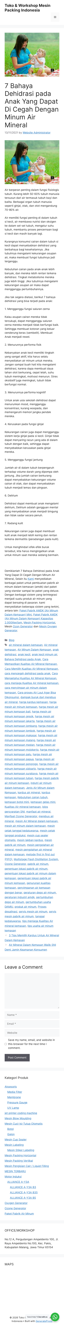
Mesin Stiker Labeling (20, 1150)
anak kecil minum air (44, 654)
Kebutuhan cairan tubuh (33, 797)
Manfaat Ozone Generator (21, 816)
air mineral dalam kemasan (26, 645)
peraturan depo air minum (40, 892)
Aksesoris (11, 1086)
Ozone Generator (15, 863)
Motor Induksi (13, 1176)
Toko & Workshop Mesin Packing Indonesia (27, 7)
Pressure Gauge (17, 1102)
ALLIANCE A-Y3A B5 (23, 1197)
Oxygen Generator (16, 1203)
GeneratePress (44, 1321)
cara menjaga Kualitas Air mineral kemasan (31, 683)
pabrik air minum (37, 863)
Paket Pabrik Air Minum (19, 1213)
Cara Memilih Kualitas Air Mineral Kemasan (31, 668)
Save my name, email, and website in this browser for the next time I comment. (31, 1043)
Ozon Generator (23, 626)
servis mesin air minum (33, 911)
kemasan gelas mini (43, 802)
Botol (10, 1129)
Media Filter (14, 1091)
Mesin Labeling (14, 1144)
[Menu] (55, 17)
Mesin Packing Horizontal (39, 622)
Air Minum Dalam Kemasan (34, 649)
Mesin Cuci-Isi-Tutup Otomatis (24, 1123)
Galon (11, 1134)
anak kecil (24, 654)
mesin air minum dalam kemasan (25, 825)
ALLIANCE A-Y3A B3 (23, 1187)
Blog (11, 640)
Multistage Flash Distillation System (36, 859)
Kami (31, 578)
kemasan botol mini (17, 802)
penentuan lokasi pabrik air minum (26, 868)
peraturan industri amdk (20, 897)
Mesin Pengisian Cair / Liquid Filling (27, 1166)
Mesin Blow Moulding (18, 1118)
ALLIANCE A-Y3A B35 (24, 1192)
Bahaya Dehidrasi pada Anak (23, 659)
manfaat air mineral (38, 811)
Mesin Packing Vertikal (19, 1160)
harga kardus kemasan (33, 702)
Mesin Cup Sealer (16, 1139)
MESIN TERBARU (15, 1171)
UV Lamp (13, 1107)
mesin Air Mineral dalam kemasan (36, 821)
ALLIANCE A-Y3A (18, 1181)
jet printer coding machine (21, 1113)
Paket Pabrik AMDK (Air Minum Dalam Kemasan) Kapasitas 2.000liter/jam (31, 618)
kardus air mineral (29, 792)
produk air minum (25, 906)
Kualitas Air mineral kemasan (23, 806)
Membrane (14, 1097)
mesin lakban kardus (30, 840)
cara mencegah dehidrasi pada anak (27, 673)
